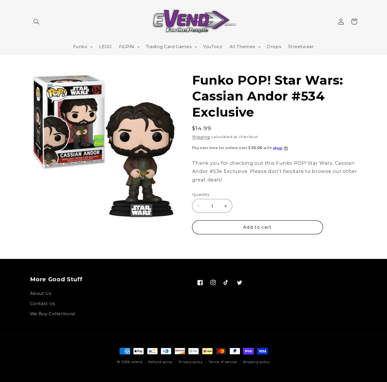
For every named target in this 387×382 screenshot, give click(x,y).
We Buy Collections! (52, 313)
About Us (40, 293)
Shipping (201, 137)
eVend (137, 362)
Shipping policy (256, 362)
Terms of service (223, 362)
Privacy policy (190, 362)
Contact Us (42, 303)
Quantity (200, 194)
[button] (36, 21)
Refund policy (160, 362)
